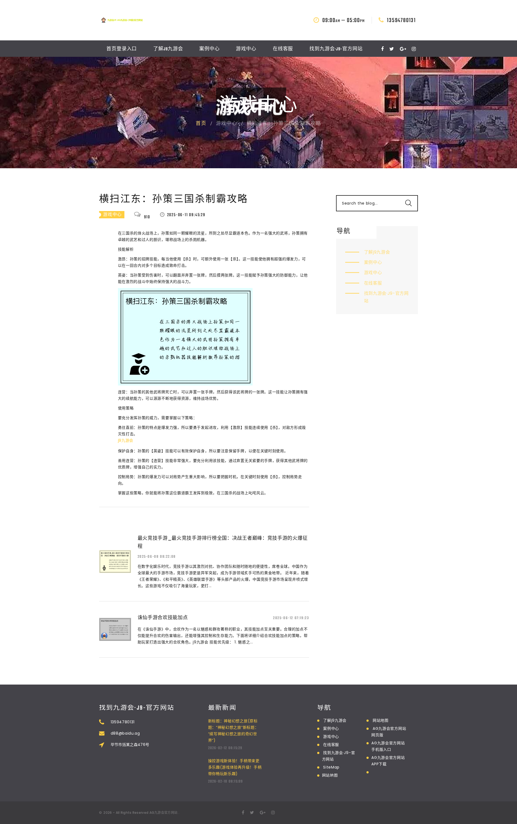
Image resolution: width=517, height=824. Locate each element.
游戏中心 (246, 49)
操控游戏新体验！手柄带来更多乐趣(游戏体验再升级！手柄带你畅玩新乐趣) (235, 767)
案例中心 (209, 49)
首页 (201, 123)
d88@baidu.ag (125, 733)
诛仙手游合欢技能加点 (163, 617)
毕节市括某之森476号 (130, 744)
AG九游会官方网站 (163, 812)
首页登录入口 (121, 49)
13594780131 (401, 20)
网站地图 (330, 775)
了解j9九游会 (168, 49)
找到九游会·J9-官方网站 (336, 49)
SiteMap (331, 767)
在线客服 (283, 49)
